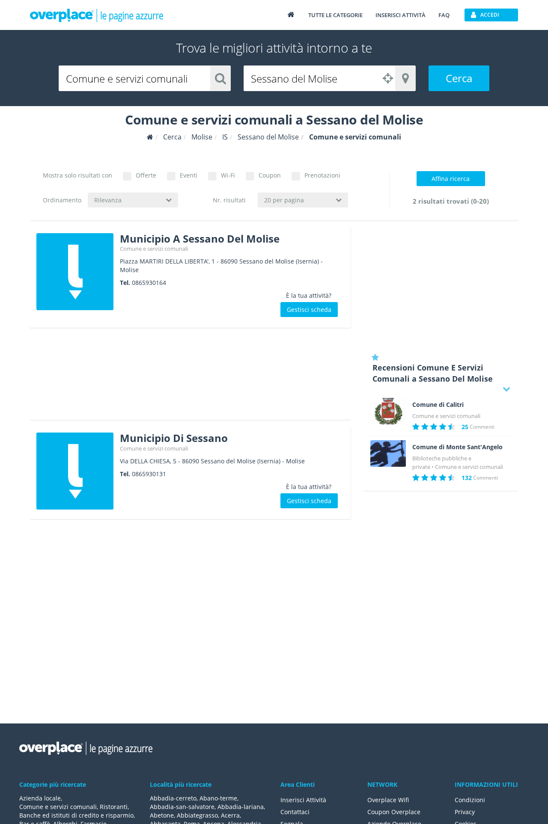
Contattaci (295, 812)
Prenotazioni (322, 175)
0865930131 (149, 474)
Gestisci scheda (309, 309)
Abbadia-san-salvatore (182, 807)
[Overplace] (150, 137)
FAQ (444, 15)
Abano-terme (218, 798)
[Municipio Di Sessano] (74, 471)
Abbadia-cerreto (173, 798)
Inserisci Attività (303, 800)
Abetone (162, 815)
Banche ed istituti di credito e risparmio (76, 815)
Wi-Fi (228, 175)
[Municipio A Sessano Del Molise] (74, 271)
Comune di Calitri (438, 405)
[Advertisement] (190, 377)
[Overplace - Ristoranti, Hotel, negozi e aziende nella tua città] (97, 15)
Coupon (270, 175)
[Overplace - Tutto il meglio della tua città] (291, 14)
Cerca (459, 78)
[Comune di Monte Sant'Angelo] (388, 453)
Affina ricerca (451, 179)
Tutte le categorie (335, 15)
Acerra (230, 815)
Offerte (146, 175)
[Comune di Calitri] (388, 411)
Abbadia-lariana (240, 807)
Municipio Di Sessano (174, 438)
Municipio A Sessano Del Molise (200, 238)
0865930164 (149, 283)
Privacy (465, 812)
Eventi (188, 175)
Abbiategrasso (197, 815)
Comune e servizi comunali (154, 248)
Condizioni (470, 800)
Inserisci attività (400, 15)
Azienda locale (40, 798)
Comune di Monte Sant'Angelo (457, 447)
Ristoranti (114, 807)
